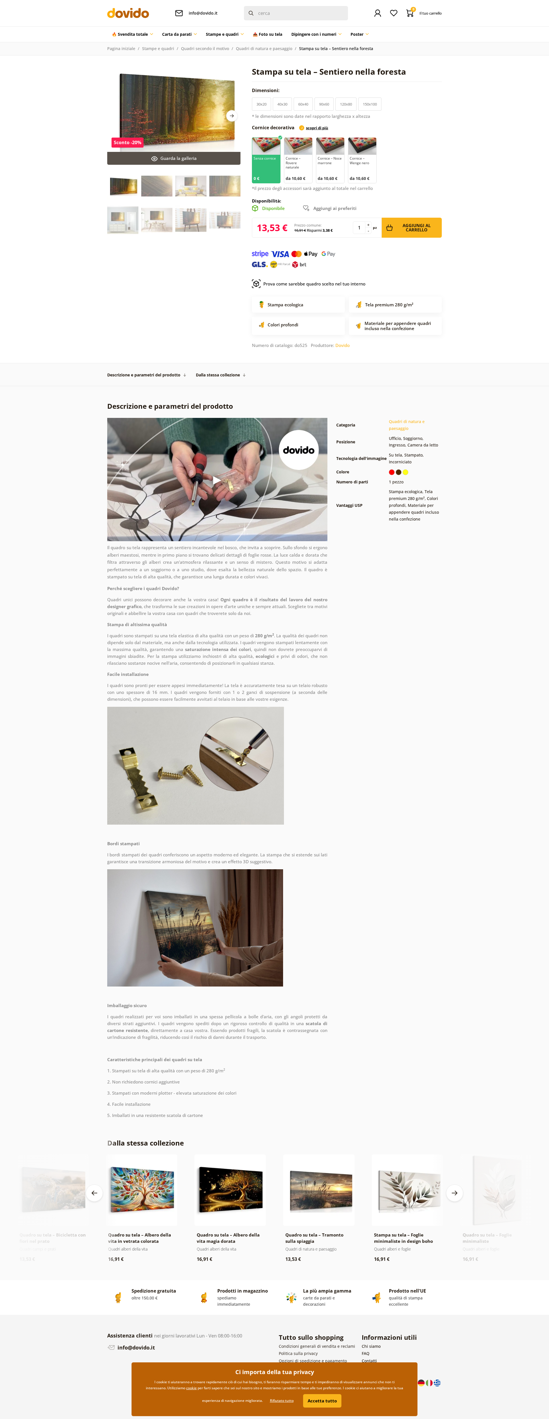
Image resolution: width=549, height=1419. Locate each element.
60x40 (303, 104)
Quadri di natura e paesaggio (264, 48)
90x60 (324, 104)
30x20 (261, 104)
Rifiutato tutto (282, 1400)
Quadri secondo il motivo (205, 48)
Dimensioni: (266, 90)
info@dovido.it (135, 1347)
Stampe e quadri (158, 48)
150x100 (370, 104)
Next (232, 116)
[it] (430, 1382)
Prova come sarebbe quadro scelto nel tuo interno (314, 284)
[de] (422, 1382)
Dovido (342, 345)
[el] (437, 1382)
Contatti (369, 1361)
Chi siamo (371, 1346)
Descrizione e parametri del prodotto (143, 375)
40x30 (282, 104)
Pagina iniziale (121, 48)
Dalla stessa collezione (218, 375)
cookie (191, 1388)
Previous (94, 1193)
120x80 (346, 104)
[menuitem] (132, 34)
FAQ (365, 1353)
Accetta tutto (322, 1401)
